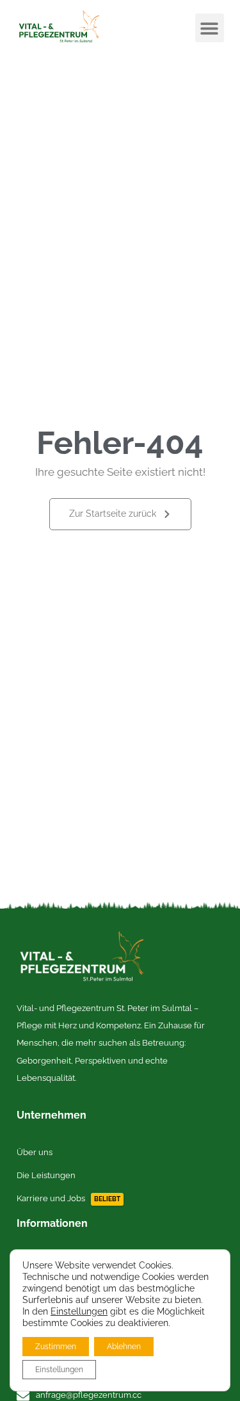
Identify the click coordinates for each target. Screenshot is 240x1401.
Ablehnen (124, 1346)
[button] (209, 27)
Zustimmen (55, 1346)
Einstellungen (79, 1311)
